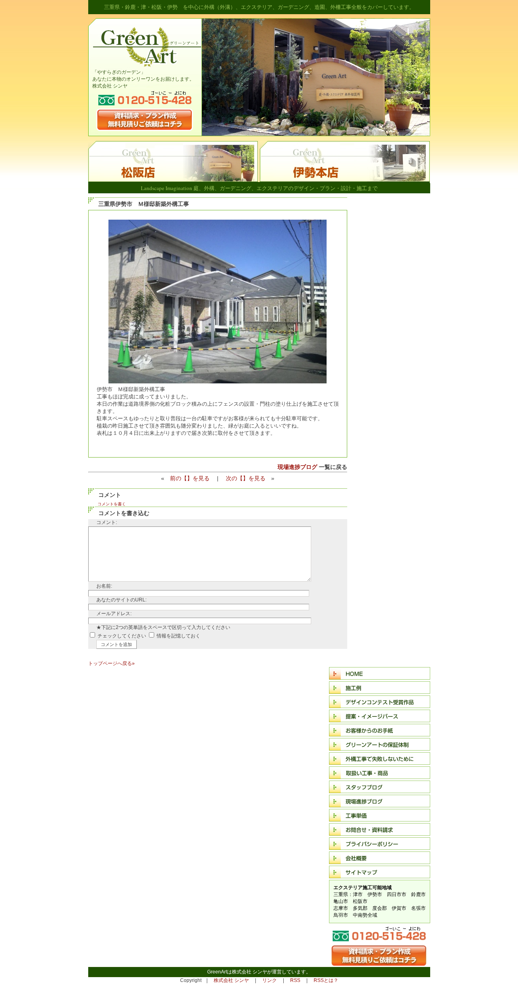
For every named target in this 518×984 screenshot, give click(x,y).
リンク (269, 980)
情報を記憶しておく (178, 636)
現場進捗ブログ (297, 467)
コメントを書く (112, 504)
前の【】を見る (190, 478)
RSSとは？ (326, 980)
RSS (295, 980)
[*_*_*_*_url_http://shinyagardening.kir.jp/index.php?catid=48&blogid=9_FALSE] (376, 964)
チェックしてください (122, 636)
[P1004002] (217, 382)
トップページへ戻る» (111, 663)
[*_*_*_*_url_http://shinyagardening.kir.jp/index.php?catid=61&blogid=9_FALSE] (174, 180)
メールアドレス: (114, 613)
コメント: (106, 522)
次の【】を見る (245, 478)
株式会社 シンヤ (231, 980)
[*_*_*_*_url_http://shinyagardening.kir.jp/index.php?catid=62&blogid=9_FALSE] (345, 180)
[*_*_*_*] (316, 134)
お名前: (104, 586)
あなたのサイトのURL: (121, 600)
